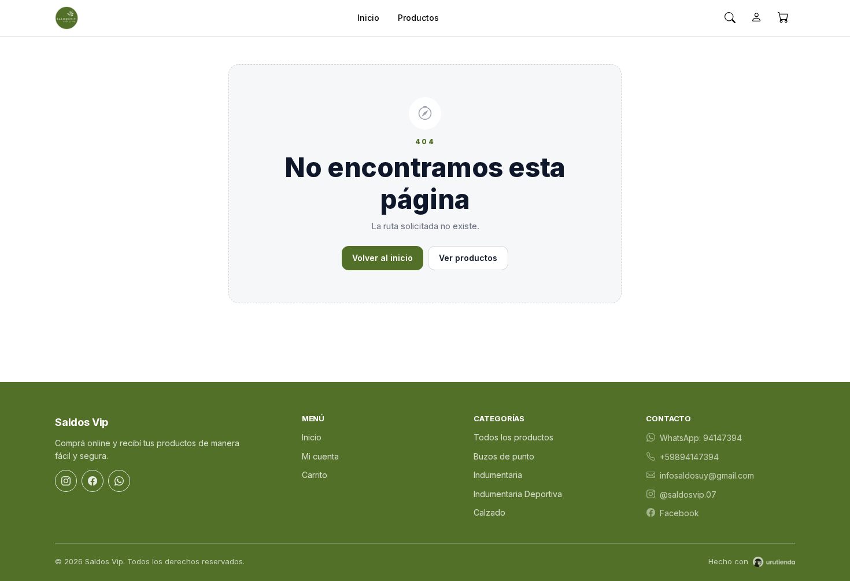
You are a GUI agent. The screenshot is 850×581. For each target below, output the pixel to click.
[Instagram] (66, 481)
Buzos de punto (504, 456)
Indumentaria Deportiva (518, 494)
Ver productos (468, 258)
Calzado (489, 512)
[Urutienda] (774, 562)
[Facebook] (93, 481)
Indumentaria (498, 475)
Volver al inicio (382, 258)
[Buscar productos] (730, 18)
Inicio (368, 18)
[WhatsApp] (119, 481)
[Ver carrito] (783, 18)
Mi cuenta (320, 456)
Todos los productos (513, 437)
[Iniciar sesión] (756, 18)
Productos (418, 18)
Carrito (314, 475)
